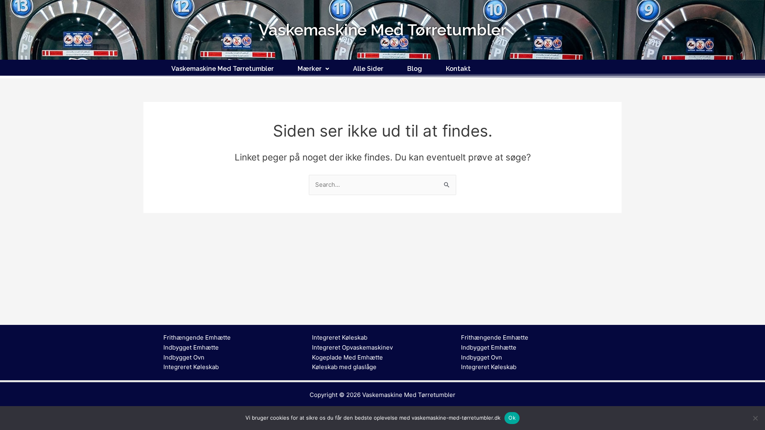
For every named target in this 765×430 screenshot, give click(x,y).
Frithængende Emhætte (197, 337)
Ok (512, 417)
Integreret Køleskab (191, 367)
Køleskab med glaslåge (344, 367)
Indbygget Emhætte (191, 347)
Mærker (310, 68)
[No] (755, 418)
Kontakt (458, 68)
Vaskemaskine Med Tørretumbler (222, 68)
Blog (414, 68)
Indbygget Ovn (183, 357)
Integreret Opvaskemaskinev (352, 347)
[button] (313, 69)
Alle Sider (368, 68)
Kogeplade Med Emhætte (347, 357)
